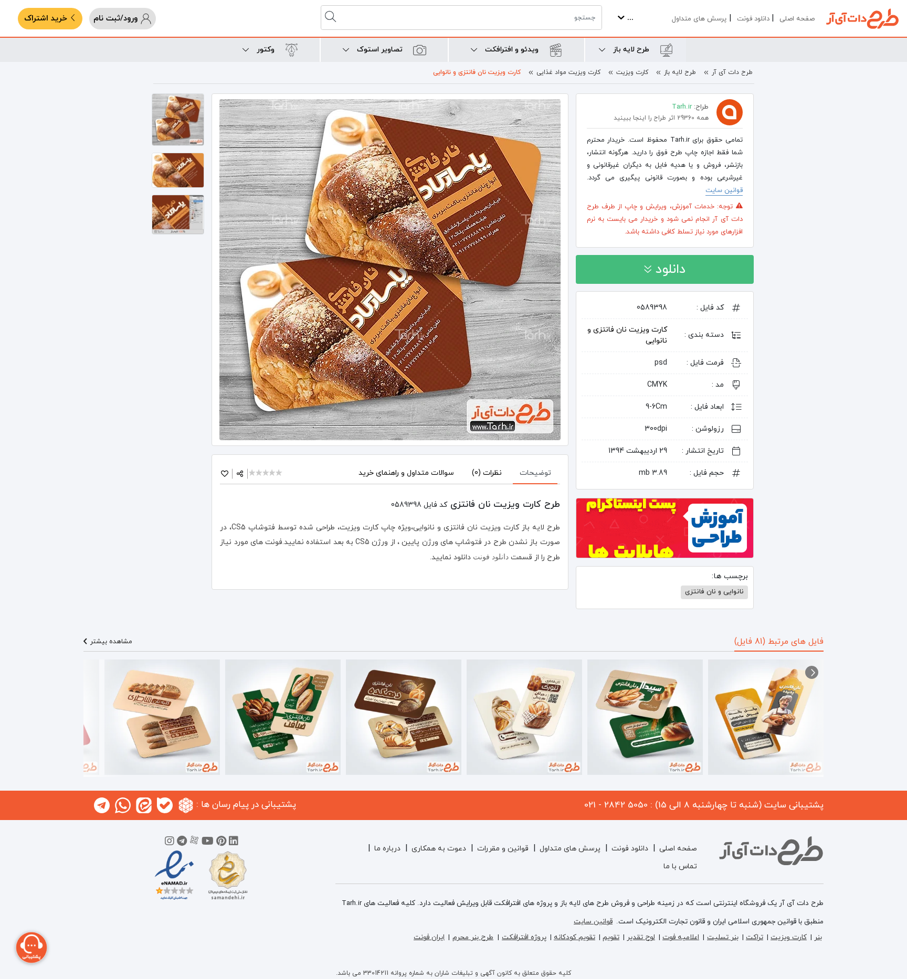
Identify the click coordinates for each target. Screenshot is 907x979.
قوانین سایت (724, 190)
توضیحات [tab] (535, 473)
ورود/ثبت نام (116, 18)
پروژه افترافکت (524, 937)
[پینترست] (221, 842)
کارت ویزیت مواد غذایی (568, 72)
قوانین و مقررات (503, 849)
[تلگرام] (182, 842)
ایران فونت (429, 937)
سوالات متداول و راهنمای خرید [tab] (406, 473)
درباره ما (387, 849)
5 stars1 (279, 473)
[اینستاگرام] (169, 842)
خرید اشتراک (47, 18)
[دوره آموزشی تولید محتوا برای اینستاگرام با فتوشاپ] (664, 527)
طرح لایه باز (680, 72)
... (629, 18)
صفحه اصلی (797, 19)
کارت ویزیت (632, 72)
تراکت (754, 937)
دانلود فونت (753, 19)
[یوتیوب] (208, 842)
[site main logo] (862, 18)
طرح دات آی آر (732, 72)
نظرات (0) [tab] (487, 473)
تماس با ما (680, 866)
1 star (252, 473)
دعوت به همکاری (439, 849)
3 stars (266, 473)
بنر (818, 937)
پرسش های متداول (699, 19)
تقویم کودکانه (574, 937)
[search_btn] (331, 17)
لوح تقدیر (641, 937)
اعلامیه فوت (680, 937)
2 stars (259, 473)
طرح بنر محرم (472, 937)
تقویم (611, 937)
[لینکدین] (233, 842)
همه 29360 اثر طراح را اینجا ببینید (661, 118)
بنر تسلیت (723, 937)
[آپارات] (194, 842)
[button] (811, 672)
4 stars (273, 473)
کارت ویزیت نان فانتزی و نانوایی (477, 72)
